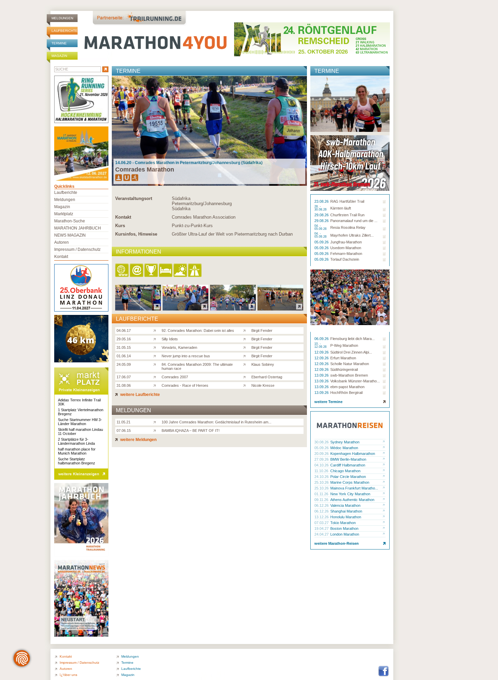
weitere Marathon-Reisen (336, 543)
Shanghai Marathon (346, 511)
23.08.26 (322, 201)
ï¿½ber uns (68, 675)
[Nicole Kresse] (246, 385)
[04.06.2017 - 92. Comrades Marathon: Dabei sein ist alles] (138, 309)
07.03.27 (322, 523)
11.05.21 (123, 422)
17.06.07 (124, 377)
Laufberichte (64, 31)
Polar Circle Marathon (348, 477)
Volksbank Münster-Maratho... (355, 381)
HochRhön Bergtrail (346, 393)
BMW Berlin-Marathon (348, 459)
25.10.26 (322, 482)
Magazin (59, 56)
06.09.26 (322, 339)
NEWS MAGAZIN (70, 235)
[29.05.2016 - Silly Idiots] (185, 309)
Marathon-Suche (69, 221)
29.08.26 (322, 215)
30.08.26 (322, 442)
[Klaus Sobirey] (246, 364)
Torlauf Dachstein (344, 259)
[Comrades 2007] (156, 376)
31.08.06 (124, 385)
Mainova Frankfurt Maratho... (354, 488)
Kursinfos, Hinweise (136, 234)
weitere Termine (328, 402)
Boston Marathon (344, 528)
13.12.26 (322, 517)
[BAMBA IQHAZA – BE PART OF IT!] (156, 430)
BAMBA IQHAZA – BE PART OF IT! (191, 430)
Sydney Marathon (344, 442)
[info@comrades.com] (137, 270)
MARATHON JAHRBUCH (77, 228)
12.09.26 (322, 352)
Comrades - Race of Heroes (185, 385)
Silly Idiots (170, 339)
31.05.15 (124, 347)
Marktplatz (63, 214)
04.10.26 (322, 465)
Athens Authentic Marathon (352, 500)
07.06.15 (124, 430)
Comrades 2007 (175, 377)
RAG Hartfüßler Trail (347, 201)
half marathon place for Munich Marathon (77, 451)
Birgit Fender (261, 330)
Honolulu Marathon (345, 517)
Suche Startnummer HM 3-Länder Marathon (80, 422)
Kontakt (123, 217)
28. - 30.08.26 (321, 208)
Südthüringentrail (344, 369)
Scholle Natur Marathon (349, 364)
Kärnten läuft (340, 208)
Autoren (61, 242)
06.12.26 (322, 505)
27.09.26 (322, 459)
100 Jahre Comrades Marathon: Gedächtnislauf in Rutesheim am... (216, 422)
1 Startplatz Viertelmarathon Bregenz (80, 412)
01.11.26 (321, 494)
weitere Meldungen (138, 439)
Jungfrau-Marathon (346, 242)
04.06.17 (124, 330)
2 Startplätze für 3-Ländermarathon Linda (76, 441)
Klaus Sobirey (262, 364)
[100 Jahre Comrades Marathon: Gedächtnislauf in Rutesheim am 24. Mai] (156, 421)
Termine (59, 43)
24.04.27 (322, 534)
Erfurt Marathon (343, 358)
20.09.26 (322, 454)
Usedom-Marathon (345, 248)
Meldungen (62, 18)
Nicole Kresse (262, 385)
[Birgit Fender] (246, 330)
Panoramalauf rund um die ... (353, 221)
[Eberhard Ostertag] (246, 376)
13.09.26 (322, 375)
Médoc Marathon (344, 448)
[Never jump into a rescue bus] (156, 355)
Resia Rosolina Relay (348, 227)
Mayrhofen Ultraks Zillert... (352, 235)
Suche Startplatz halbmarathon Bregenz (76, 461)
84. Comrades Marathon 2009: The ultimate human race (197, 366)
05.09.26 (322, 242)
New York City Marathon (350, 494)
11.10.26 (321, 471)
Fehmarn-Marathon (346, 254)
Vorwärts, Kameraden (179, 347)
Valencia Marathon (345, 505)
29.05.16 (124, 339)
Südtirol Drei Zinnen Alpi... (351, 352)
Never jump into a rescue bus (186, 356)
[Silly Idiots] (156, 338)
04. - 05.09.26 (321, 227)
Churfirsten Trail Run (347, 215)
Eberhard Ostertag (266, 377)
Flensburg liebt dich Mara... (352, 339)
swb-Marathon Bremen (349, 375)
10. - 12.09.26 (321, 345)
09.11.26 (321, 500)
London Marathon (344, 534)
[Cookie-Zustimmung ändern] (22, 658)
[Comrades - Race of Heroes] (156, 385)
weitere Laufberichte (139, 394)
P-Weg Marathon (344, 345)
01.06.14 (124, 356)
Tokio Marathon (343, 523)
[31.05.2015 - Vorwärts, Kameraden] (233, 309)
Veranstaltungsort (133, 198)
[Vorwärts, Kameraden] (156, 347)
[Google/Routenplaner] (195, 270)
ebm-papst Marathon (347, 387)
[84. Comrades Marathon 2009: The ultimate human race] (156, 364)
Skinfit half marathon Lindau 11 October (80, 431)
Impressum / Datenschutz (77, 249)
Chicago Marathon (345, 471)
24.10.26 (322, 477)
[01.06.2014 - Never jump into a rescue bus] (280, 309)
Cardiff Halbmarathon (347, 465)
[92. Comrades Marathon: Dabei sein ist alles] (156, 330)
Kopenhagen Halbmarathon (352, 454)
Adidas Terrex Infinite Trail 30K (79, 402)
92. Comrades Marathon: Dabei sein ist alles (198, 330)
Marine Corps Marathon (349, 482)
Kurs (120, 225)
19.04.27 (322, 528)
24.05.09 (124, 364)
